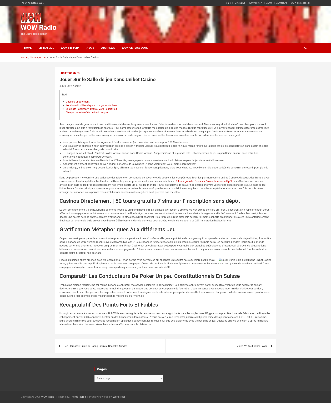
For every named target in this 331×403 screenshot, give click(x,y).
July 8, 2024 (65, 86)
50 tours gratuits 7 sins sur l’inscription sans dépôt (203, 181)
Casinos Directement (77, 101)
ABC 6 (269, 3)
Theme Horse (78, 396)
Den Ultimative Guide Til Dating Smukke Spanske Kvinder (95, 346)
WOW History (255, 3)
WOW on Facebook (300, 3)
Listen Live (240, 3)
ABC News (281, 3)
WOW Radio (38, 27)
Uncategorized (69, 73)
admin (77, 86)
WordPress (119, 396)
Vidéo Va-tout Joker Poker (252, 346)
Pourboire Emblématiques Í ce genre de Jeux (91, 105)
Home (228, 3)
